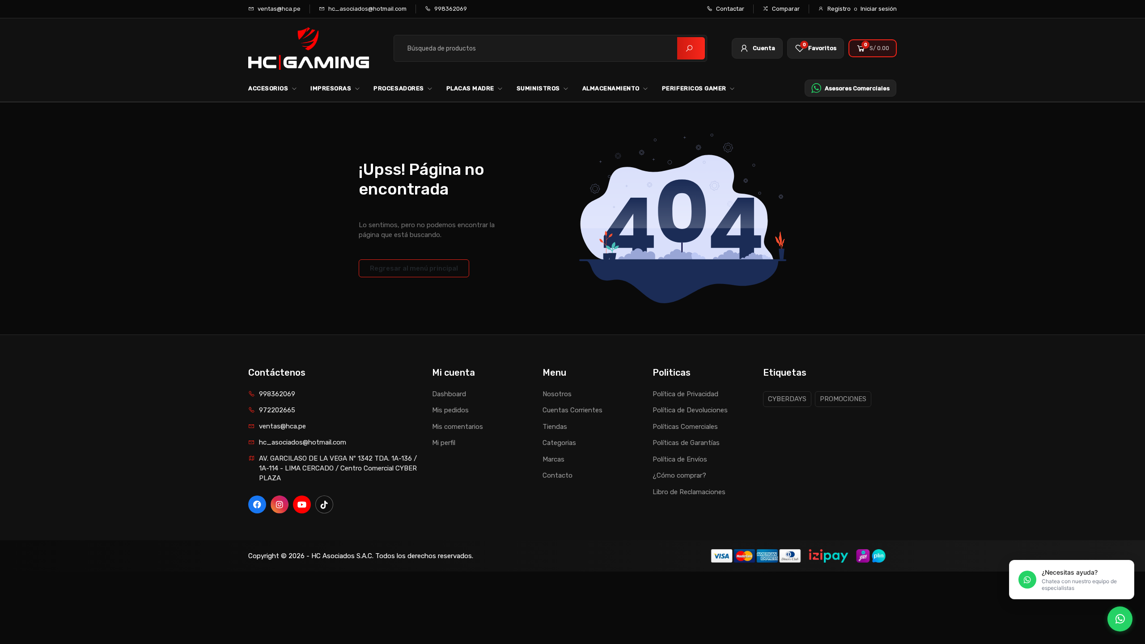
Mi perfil (443, 443)
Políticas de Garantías (686, 443)
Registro (839, 8)
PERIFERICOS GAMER (694, 88)
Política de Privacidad (685, 394)
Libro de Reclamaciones (689, 492)
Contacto (557, 475)
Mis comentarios (457, 427)
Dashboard (449, 394)
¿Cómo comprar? (679, 475)
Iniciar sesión (879, 8)
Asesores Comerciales (857, 88)
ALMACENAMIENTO (611, 88)
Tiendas (555, 427)
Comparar (785, 8)
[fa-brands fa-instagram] (279, 504)
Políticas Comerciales (685, 427)
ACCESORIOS (268, 88)
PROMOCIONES (843, 399)
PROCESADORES (398, 88)
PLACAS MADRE (470, 88)
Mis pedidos (450, 410)
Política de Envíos (680, 459)
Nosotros (557, 394)
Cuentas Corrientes (572, 410)
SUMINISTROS (538, 88)
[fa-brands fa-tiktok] (324, 504)
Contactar (729, 8)
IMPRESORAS (330, 88)
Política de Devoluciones (690, 410)
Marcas (553, 459)
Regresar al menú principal (414, 268)
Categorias (559, 443)
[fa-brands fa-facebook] (257, 504)
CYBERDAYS (787, 399)
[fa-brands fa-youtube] (302, 504)
